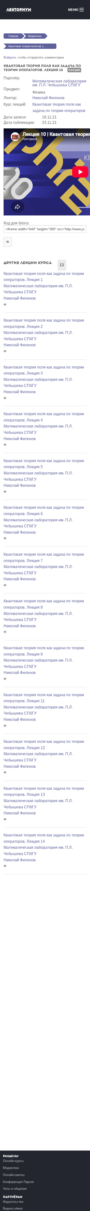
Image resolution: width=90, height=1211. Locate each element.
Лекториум (18, 9)
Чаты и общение (15, 1188)
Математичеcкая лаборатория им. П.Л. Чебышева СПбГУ (59, 83)
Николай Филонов (48, 98)
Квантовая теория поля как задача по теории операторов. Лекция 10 (32, 46)
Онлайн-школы (13, 1175)
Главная (13, 36)
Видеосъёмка (13, 1208)
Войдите (10, 57)
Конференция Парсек (18, 1182)
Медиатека (34, 36)
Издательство (13, 1202)
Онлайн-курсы (13, 1161)
